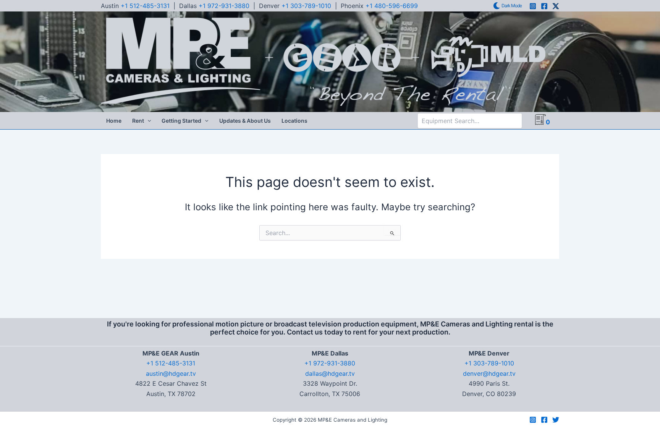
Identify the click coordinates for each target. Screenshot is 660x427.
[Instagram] (532, 6)
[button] (147, 121)
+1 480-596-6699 (392, 6)
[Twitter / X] (555, 6)
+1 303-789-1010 (306, 6)
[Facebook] (544, 6)
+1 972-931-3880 (224, 6)
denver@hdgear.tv (489, 373)
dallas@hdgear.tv (330, 373)
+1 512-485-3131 (145, 6)
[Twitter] (555, 419)
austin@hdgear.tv (171, 373)
